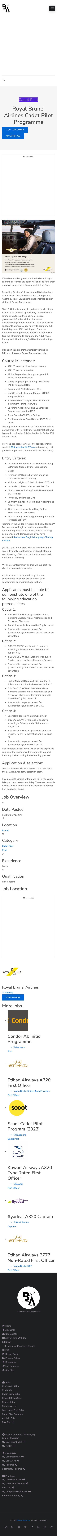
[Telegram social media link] (51, 1527)
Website (8, 992)
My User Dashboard (12, 1442)
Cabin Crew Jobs (11, 1394)
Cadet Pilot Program (12, 1414)
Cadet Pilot (7, 846)
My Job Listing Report (13, 1483)
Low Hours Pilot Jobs (13, 1410)
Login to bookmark (15, 130)
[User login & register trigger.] (3, 80)
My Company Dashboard (15, 1491)
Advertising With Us (15, 1338)
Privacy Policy (12, 1358)
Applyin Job (8, 1418)
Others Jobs (8, 1402)
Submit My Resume (12, 1468)
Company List (9, 1406)
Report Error (11, 1354)
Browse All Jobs (10, 1386)
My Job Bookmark (11, 1456)
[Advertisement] (28, 42)
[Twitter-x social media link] (25, 1527)
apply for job (13, 136)
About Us (10, 1330)
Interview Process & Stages (20, 1346)
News (8, 1342)
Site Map (9, 1370)
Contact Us (11, 1334)
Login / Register (10, 1438)
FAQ (7, 1350)
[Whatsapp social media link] (44, 1527)
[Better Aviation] (6, 8)
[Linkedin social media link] (38, 1527)
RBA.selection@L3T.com (23, 447)
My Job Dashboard (12, 1479)
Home (8, 1326)
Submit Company (11, 1495)
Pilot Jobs (7, 1390)
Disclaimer (10, 1362)
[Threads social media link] (18, 1527)
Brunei (5, 830)
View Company (13, 997)
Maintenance (12, 1366)
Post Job (7, 1422)
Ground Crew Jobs (11, 1398)
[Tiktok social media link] (31, 1527)
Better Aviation (23, 1520)
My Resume (8, 1464)
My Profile (7, 1446)
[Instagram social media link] (12, 1527)
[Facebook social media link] (5, 1527)
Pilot (4, 850)
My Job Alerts (9, 1460)
